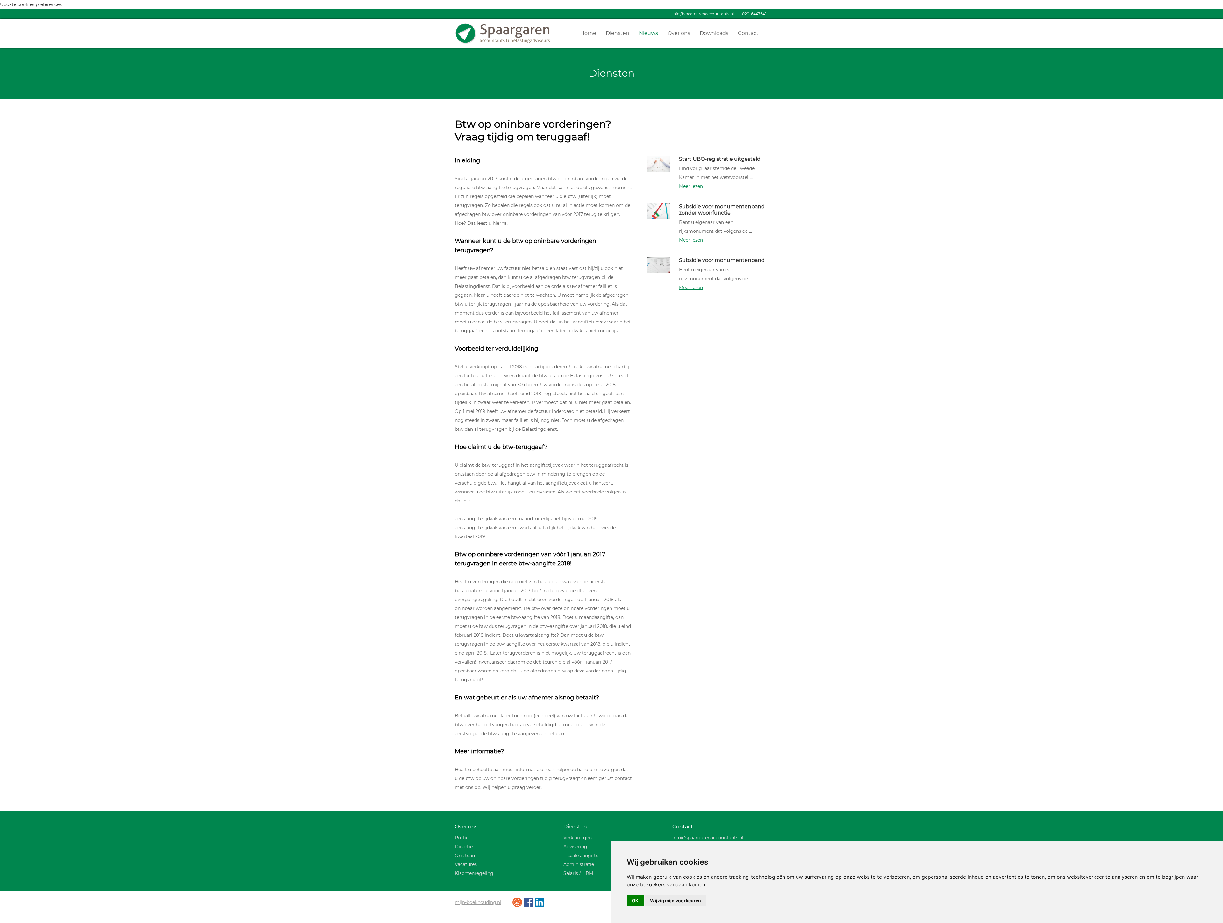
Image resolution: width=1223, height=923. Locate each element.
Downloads (714, 33)
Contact (748, 33)
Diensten (617, 33)
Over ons (679, 33)
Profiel (462, 838)
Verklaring (574, 838)
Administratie (578, 864)
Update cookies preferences (31, 4)
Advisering (575, 846)
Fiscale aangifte (580, 855)
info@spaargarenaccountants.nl (703, 13)
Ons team (466, 855)
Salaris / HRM (578, 873)
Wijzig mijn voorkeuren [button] (675, 900)
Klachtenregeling (474, 873)
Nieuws (648, 33)
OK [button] (635, 900)
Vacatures (466, 864)
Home (588, 33)
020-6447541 (754, 13)
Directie (464, 846)
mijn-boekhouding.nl (478, 902)
